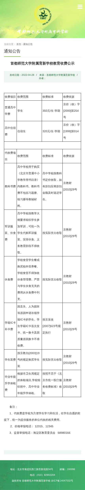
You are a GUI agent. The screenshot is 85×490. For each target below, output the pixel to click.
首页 (18, 44)
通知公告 (28, 44)
